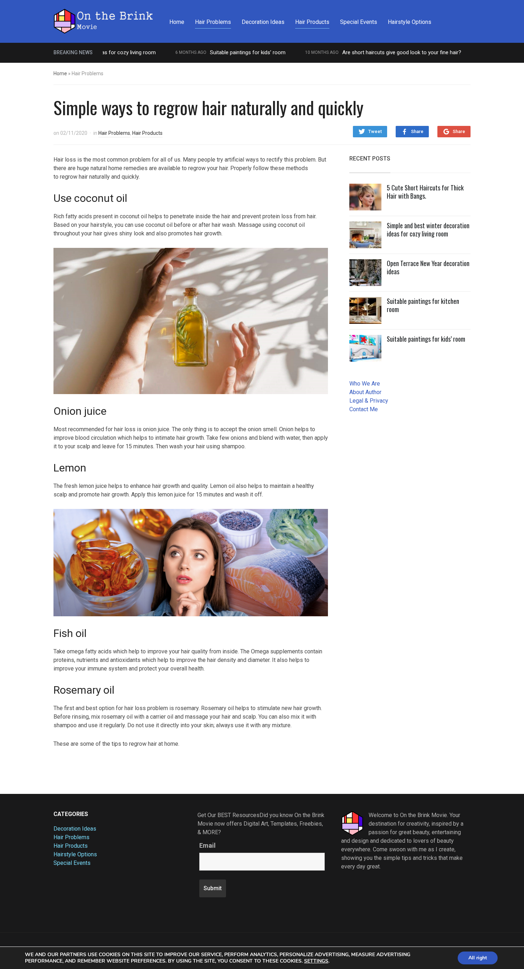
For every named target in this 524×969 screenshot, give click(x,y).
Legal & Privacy (368, 400)
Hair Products (312, 22)
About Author (365, 392)
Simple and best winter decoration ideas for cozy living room (428, 229)
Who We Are (364, 383)
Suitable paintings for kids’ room (228, 52)
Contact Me (363, 409)
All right (477, 957)
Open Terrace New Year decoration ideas (428, 267)
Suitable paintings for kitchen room (423, 305)
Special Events (358, 22)
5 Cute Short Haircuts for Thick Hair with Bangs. (425, 191)
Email (207, 845)
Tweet (375, 131)
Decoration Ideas (263, 22)
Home (176, 22)
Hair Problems (213, 22)
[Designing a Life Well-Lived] (103, 20)
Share (417, 131)
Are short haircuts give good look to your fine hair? (381, 52)
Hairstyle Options (409, 22)
